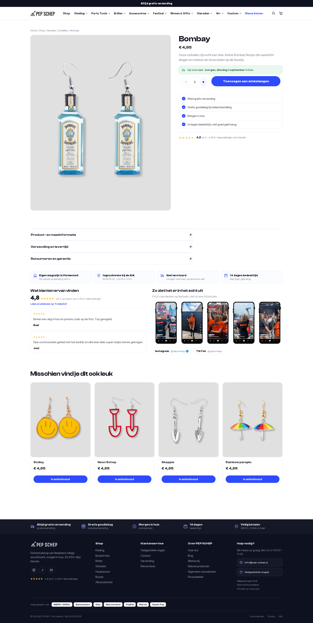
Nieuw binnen (254, 13)
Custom (232, 13)
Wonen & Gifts (180, 13)
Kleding (79, 13)
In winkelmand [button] (60, 479)
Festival (158, 13)
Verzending (147, 560)
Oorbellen (63, 30)
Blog (190, 555)
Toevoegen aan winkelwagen (246, 81)
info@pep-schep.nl (256, 562)
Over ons (193, 550)
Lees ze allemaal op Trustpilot (48, 303)
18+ (218, 13)
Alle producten (104, 582)
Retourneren (148, 566)
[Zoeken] (273, 13)
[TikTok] (42, 570)
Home (33, 30)
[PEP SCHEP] (42, 13)
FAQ (280, 616)
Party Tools (99, 13)
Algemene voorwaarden (202, 571)
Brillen (118, 13)
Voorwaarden (257, 616)
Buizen (99, 576)
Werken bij (194, 560)
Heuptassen (102, 571)
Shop (66, 13)
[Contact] (51, 570)
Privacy (271, 616)
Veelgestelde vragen (153, 550)
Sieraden (203, 13)
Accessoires (137, 13)
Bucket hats (102, 555)
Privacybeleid (195, 576)
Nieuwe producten (198, 566)
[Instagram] (33, 570)
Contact (146, 555)
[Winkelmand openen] (281, 13)
